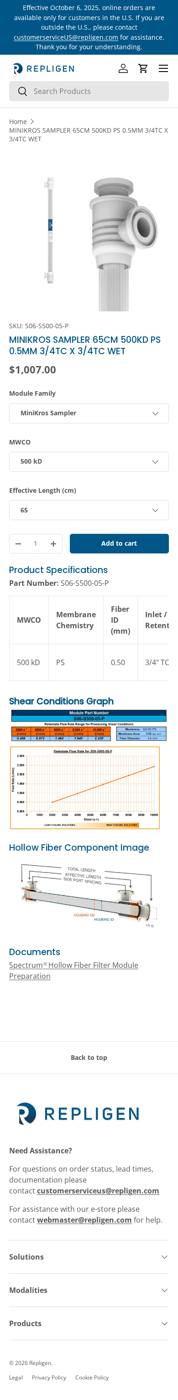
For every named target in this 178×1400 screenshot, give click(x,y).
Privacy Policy (49, 1377)
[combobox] (89, 91)
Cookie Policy (92, 1377)
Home (18, 121)
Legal (16, 1377)
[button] (143, 68)
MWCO (20, 442)
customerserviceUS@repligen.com (66, 37)
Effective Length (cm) (42, 490)
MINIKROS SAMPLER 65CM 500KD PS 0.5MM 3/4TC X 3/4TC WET (88, 134)
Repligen (40, 1363)
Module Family (32, 393)
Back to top (89, 1057)
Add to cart (119, 543)
